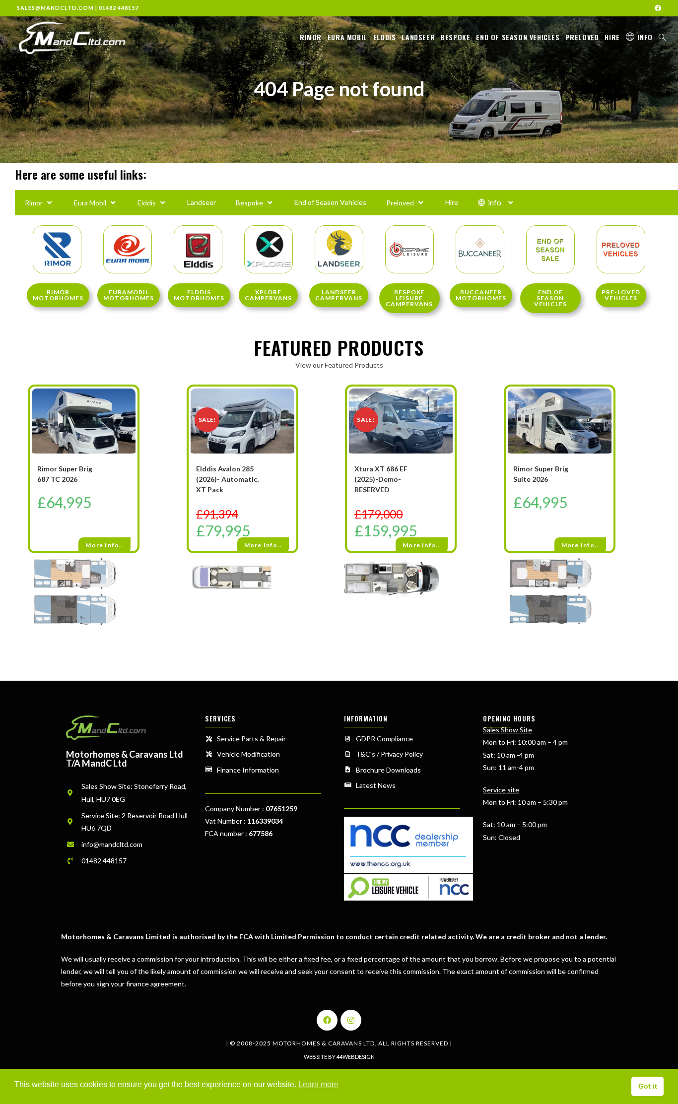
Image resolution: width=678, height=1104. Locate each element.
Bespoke (249, 202)
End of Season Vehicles (330, 202)
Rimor (34, 202)
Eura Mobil (90, 202)
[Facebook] (327, 1020)
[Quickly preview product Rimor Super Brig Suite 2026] (608, 404)
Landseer (201, 202)
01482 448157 (118, 7)
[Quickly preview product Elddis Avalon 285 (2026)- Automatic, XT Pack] (291, 404)
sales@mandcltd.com (55, 7)
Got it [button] (647, 1086)
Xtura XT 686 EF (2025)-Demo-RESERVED (380, 479)
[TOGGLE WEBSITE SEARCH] (662, 37)
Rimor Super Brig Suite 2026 (540, 473)
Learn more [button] (318, 1084)
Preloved (400, 202)
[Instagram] (350, 1020)
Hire (451, 202)
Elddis (146, 202)
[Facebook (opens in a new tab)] (656, 8)
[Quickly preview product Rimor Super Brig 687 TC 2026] (132, 404)
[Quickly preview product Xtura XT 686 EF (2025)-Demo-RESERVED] (450, 404)
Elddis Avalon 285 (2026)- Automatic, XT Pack (227, 479)
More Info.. (104, 545)
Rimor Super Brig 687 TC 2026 (64, 473)
